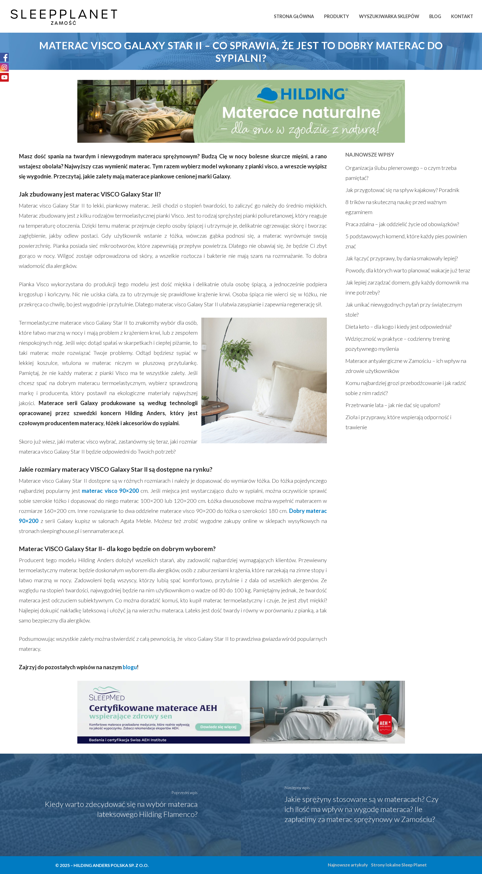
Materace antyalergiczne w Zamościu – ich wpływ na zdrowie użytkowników (405, 365)
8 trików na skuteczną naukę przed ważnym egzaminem (395, 207)
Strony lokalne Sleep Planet (399, 864)
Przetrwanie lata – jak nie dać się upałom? (392, 405)
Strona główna (294, 16)
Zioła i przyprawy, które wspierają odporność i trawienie (398, 422)
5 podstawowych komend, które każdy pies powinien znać (406, 241)
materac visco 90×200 (110, 490)
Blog (435, 16)
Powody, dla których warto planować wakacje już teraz (407, 270)
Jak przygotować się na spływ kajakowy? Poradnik (402, 189)
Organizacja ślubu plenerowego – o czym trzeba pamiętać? (400, 172)
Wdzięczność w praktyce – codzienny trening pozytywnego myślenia (397, 343)
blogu (130, 667)
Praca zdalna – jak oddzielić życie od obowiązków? (402, 224)
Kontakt (462, 16)
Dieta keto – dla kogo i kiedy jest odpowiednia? (398, 326)
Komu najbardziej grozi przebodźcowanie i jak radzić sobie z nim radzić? (405, 387)
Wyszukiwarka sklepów (389, 16)
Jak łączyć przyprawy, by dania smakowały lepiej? (401, 258)
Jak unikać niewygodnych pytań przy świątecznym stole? (403, 309)
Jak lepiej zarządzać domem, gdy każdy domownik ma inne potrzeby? (406, 287)
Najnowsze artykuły (348, 864)
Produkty (336, 16)
